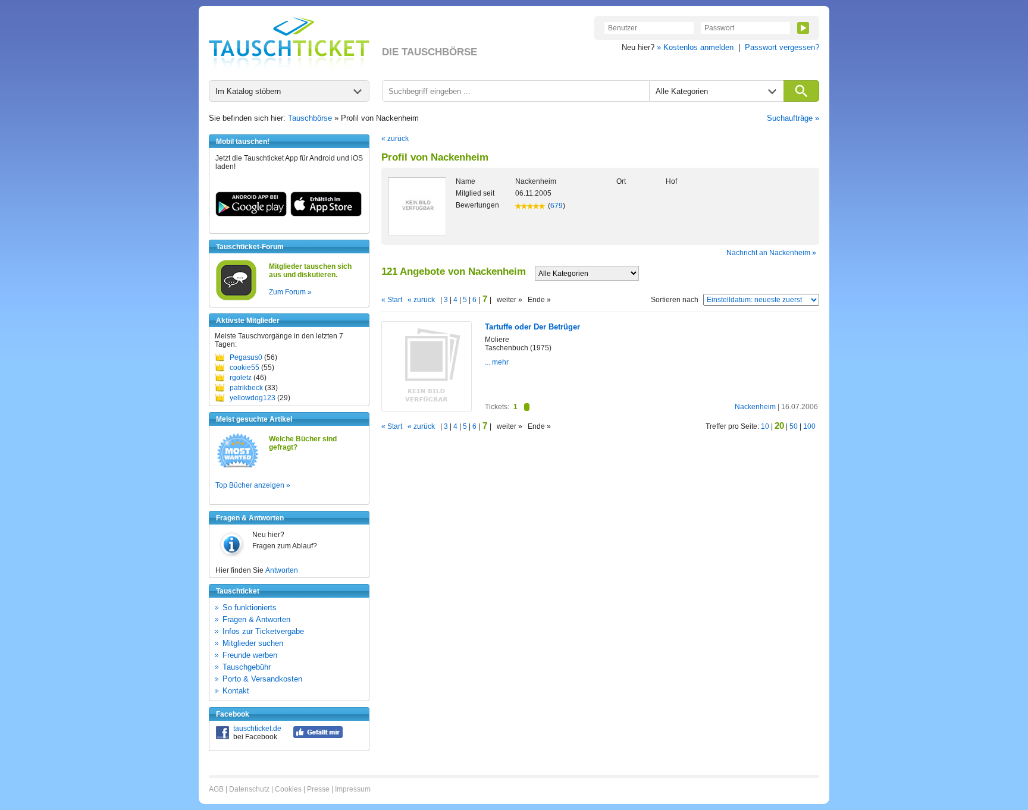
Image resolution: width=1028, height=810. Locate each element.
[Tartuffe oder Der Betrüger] (426, 408)
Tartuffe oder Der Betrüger (532, 326)
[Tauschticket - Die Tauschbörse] (289, 43)
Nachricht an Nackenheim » (771, 253)
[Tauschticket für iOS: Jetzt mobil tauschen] (326, 214)
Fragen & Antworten (256, 619)
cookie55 (244, 367)
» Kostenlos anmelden (695, 47)
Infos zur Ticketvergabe (263, 631)
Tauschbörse (310, 118)
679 (556, 206)
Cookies (288, 789)
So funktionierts (249, 607)
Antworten (281, 570)
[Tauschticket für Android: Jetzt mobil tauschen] (251, 214)
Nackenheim (755, 407)
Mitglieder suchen (252, 643)
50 (793, 426)
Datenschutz (249, 789)
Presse (318, 789)
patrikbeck (246, 388)
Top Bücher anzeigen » (252, 485)
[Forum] (236, 298)
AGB (216, 789)
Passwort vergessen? (782, 47)
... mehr (497, 362)
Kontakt (235, 690)
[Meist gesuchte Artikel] (237, 467)
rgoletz (241, 377)
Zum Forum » (290, 292)
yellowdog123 (252, 398)
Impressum (353, 789)
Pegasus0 (246, 357)
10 (765, 426)
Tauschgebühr (246, 667)
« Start (391, 300)
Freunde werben (249, 655)
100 (809, 426)
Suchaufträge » (793, 118)
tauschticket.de (257, 728)
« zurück (395, 138)
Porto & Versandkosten (262, 678)
